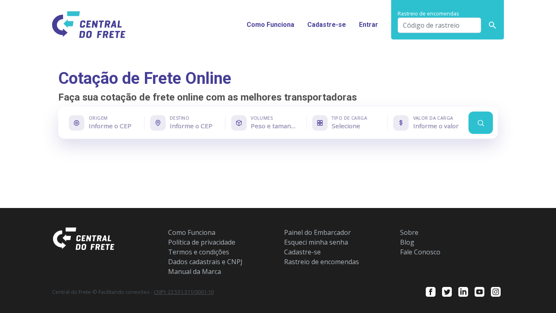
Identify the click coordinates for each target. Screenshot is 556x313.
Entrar (368, 24)
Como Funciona (270, 24)
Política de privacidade (201, 242)
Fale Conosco (420, 251)
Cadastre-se (326, 24)
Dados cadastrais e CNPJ (205, 261)
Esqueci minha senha (316, 242)
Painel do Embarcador (317, 232)
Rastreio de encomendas (321, 261)
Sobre (409, 232)
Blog (407, 242)
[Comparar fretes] (480, 123)
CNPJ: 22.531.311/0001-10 (184, 291)
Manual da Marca (194, 271)
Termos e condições (198, 251)
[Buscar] (492, 25)
